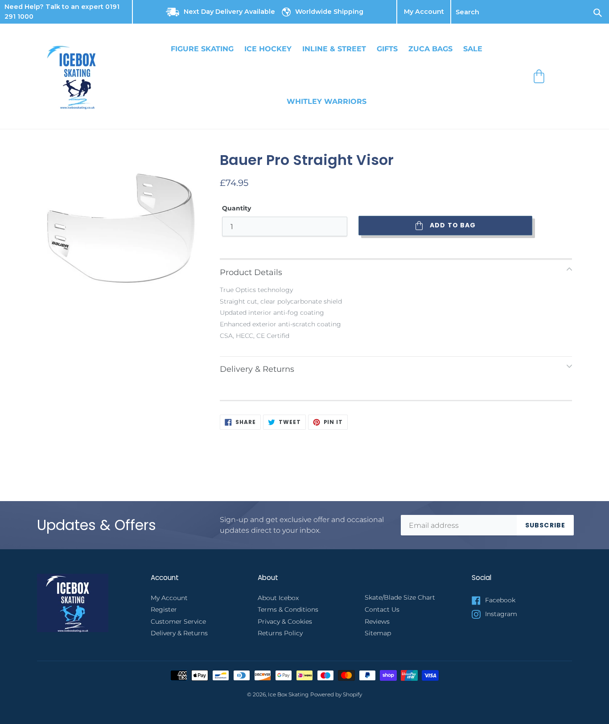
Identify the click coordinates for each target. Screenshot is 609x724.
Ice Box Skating (288, 694)
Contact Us (382, 609)
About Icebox (278, 598)
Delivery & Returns (179, 633)
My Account (424, 12)
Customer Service (178, 621)
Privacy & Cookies (285, 621)
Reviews (377, 621)
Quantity (236, 208)
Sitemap (378, 633)
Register (164, 609)
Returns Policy (280, 633)
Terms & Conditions (288, 609)
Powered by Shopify (336, 694)
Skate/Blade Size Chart (400, 597)
